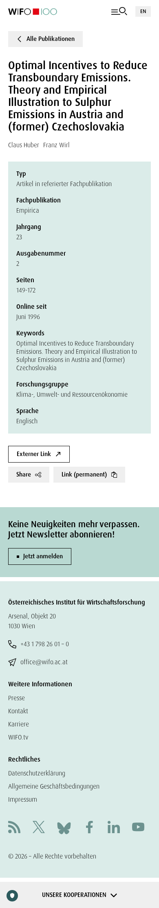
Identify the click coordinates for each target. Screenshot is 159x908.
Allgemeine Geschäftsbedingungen (53, 786)
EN (143, 11)
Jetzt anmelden (43, 556)
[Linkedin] (114, 828)
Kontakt (18, 711)
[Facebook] (89, 828)
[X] (39, 828)
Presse (16, 698)
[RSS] (14, 828)
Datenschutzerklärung (36, 773)
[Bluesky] (64, 828)
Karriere (18, 724)
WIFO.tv (18, 737)
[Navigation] (119, 11)
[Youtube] (138, 828)
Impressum (22, 799)
